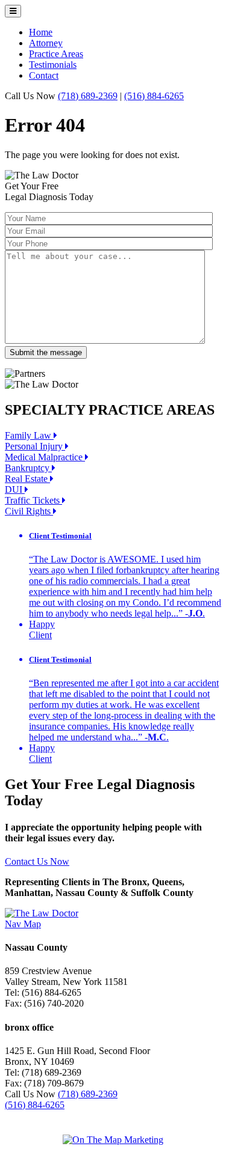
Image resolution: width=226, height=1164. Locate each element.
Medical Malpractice (45, 457)
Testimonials (53, 64)
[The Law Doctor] (41, 913)
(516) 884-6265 (154, 96)
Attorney (46, 43)
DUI (15, 489)
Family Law (29, 435)
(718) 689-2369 (88, 96)
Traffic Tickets (33, 500)
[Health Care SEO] (113, 1140)
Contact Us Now (37, 861)
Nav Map (23, 924)
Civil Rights (29, 511)
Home (40, 32)
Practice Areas (56, 54)
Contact (43, 75)
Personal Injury (35, 446)
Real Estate (27, 479)
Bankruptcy (28, 468)
